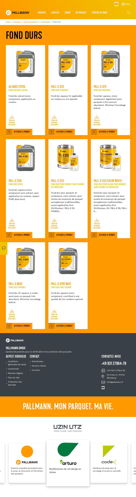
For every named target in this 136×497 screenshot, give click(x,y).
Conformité (13, 369)
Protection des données (15, 383)
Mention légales (15, 373)
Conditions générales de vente (17, 363)
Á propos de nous (99, 13)
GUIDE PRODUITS (30, 22)
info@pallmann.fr (115, 382)
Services (55, 13)
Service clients (39, 366)
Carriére (36, 370)
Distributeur (38, 362)
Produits (42, 13)
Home (8, 22)
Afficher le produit (22, 132)
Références (81, 13)
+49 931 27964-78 (113, 364)
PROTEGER (45, 22)
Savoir (67, 13)
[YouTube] (116, 4)
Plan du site (13, 378)
